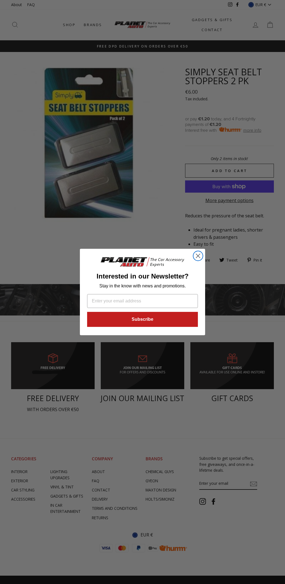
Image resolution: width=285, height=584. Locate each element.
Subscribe (142, 319)
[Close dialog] (198, 256)
